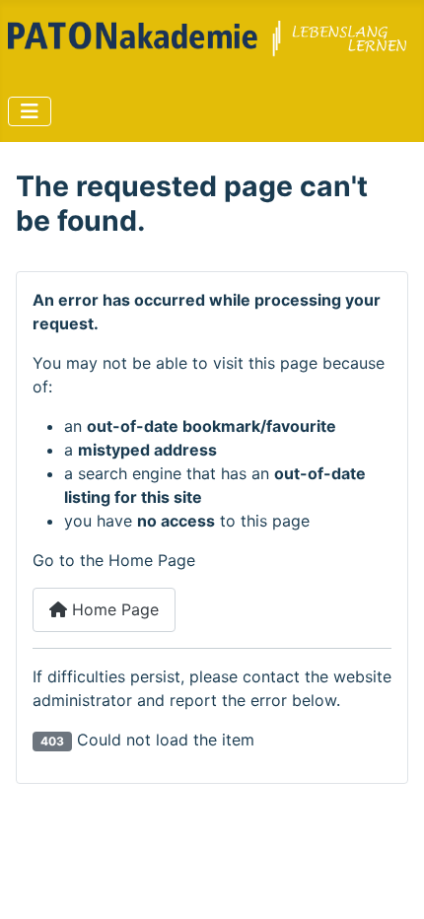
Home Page (113, 609)
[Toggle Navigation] (29, 111)
